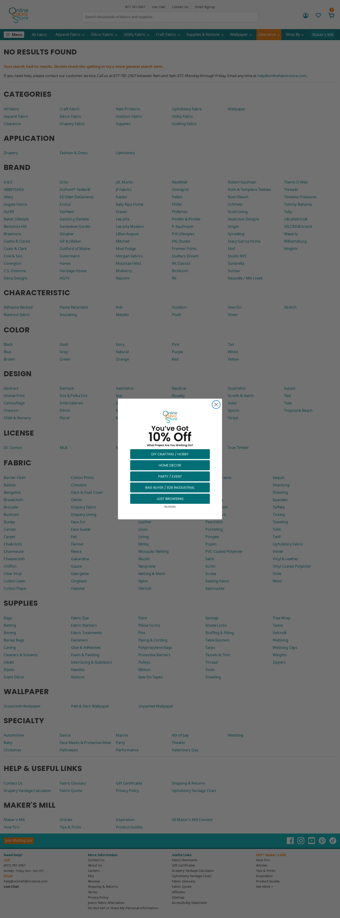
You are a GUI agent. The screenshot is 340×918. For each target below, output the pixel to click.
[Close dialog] (216, 404)
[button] (170, 454)
